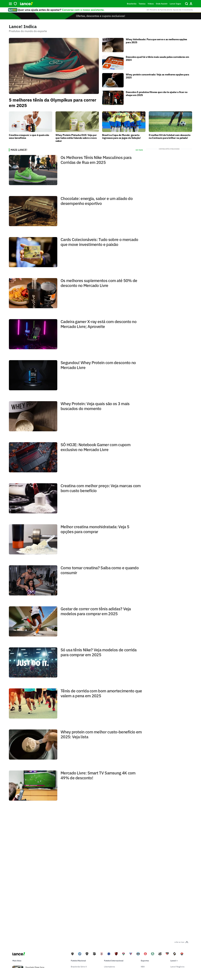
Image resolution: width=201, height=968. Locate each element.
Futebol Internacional (113, 960)
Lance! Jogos (175, 3)
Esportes (145, 960)
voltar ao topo (179, 942)
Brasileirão (131, 3)
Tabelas (142, 3)
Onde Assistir (162, 3)
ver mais (139, 150)
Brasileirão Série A (79, 966)
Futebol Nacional (78, 960)
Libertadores (109, 966)
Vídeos (151, 3)
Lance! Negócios (177, 966)
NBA (143, 966)
